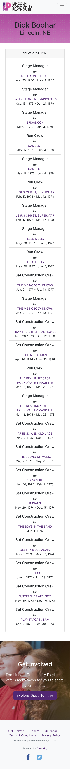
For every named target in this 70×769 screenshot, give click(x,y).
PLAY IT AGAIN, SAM (35, 619)
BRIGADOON (35, 122)
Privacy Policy (51, 735)
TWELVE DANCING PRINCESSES (35, 99)
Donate (34, 731)
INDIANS (35, 503)
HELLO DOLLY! (35, 239)
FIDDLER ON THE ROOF (35, 76)
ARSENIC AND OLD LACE (35, 433)
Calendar (51, 731)
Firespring (41, 748)
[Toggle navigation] (62, 6)
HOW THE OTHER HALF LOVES (35, 332)
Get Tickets (16, 731)
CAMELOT (35, 145)
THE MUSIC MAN (35, 355)
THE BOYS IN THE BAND (35, 526)
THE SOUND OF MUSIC (35, 457)
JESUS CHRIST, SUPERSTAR (35, 192)
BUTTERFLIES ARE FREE (35, 596)
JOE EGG (35, 573)
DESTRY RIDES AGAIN (35, 550)
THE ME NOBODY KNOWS (35, 285)
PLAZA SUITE (35, 480)
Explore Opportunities (35, 695)
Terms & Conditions (22, 735)
